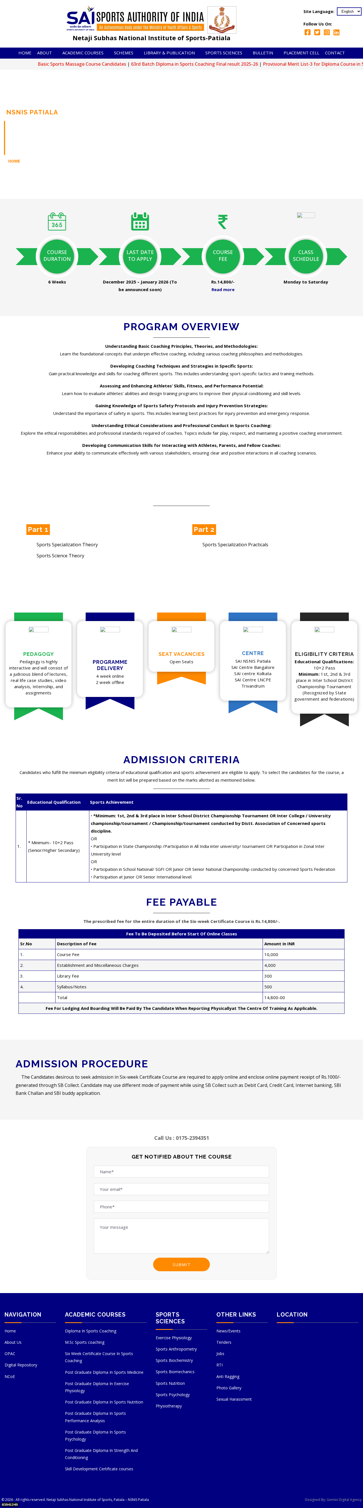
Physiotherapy (169, 1406)
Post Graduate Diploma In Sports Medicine (104, 1372)
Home (24, 53)
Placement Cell (301, 53)
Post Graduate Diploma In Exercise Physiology (97, 1387)
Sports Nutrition (170, 1383)
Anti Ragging (227, 1376)
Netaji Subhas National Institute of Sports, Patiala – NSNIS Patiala (98, 1499)
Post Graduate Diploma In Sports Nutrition (104, 1402)
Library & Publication (169, 53)
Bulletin (263, 53)
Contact (335, 53)
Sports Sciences (223, 53)
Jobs (220, 1353)
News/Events (228, 1331)
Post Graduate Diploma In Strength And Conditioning (101, 1454)
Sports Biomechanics (175, 1371)
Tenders (223, 1342)
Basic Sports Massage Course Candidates (53, 64)
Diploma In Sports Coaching (90, 1331)
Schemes (123, 53)
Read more (223, 289)
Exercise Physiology (174, 1337)
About (44, 53)
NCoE (10, 1376)
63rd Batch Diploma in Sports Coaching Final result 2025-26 (165, 64)
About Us (13, 1342)
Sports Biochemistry (174, 1360)
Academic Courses (83, 53)
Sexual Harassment (234, 1399)
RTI (219, 1365)
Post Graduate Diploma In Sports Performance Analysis (95, 1417)
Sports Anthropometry (176, 1349)
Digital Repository (21, 1365)
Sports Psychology (173, 1394)
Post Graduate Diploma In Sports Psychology (95, 1435)
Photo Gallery (228, 1387)
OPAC (10, 1353)
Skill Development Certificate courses (99, 1468)
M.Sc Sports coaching (84, 1342)
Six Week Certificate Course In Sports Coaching (99, 1357)
